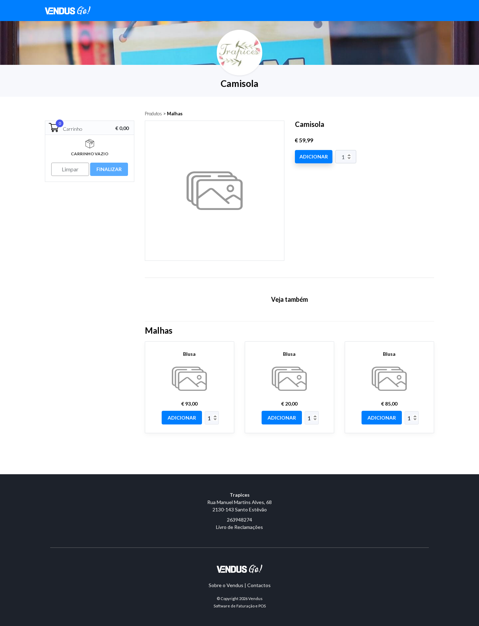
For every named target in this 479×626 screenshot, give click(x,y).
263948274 (239, 520)
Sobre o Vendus (226, 585)
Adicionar (313, 156)
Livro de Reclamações (239, 527)
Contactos (259, 585)
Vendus (255, 598)
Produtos (153, 113)
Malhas (175, 113)
